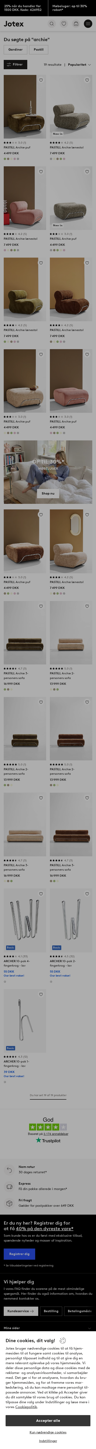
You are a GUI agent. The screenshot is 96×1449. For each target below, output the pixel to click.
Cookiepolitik (26, 1407)
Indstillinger (48, 1441)
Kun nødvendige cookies (48, 1432)
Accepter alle (48, 1420)
